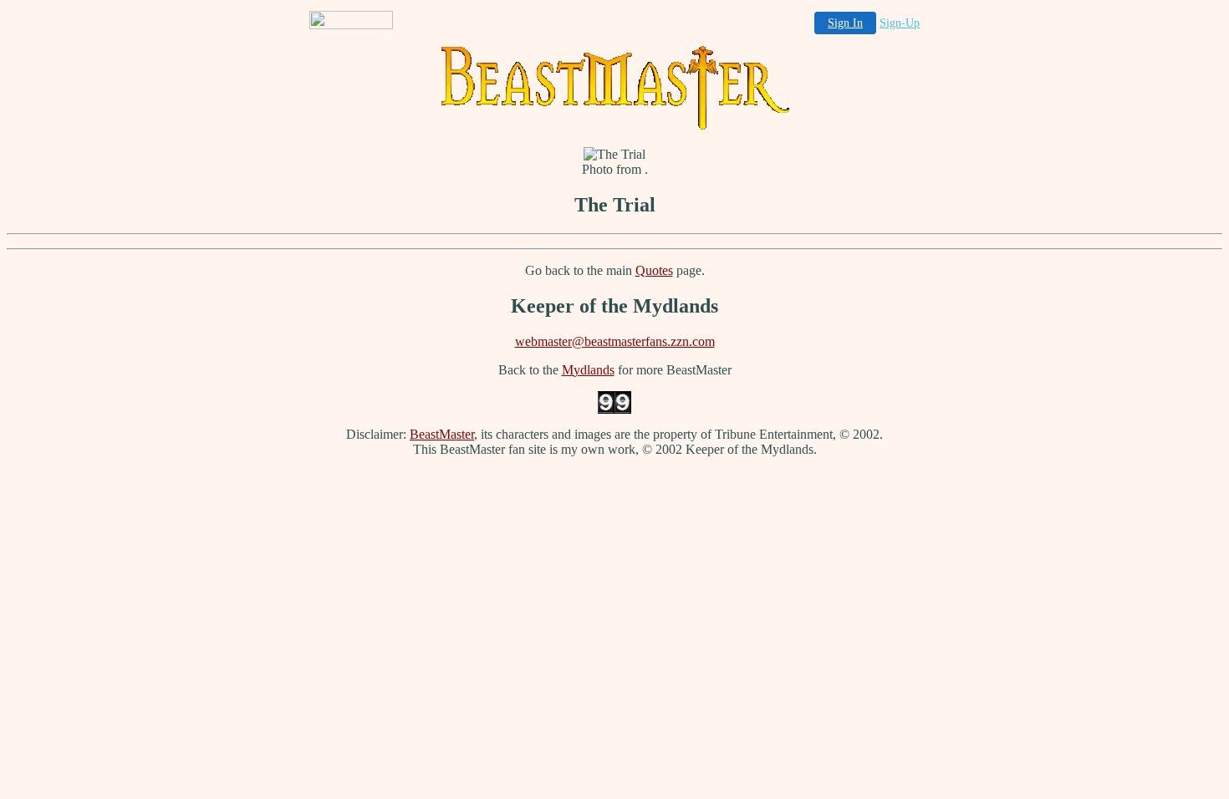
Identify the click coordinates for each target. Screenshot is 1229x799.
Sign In (845, 23)
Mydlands (588, 370)
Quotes (654, 270)
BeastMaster (442, 434)
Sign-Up (900, 23)
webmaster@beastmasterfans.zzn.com (615, 341)
